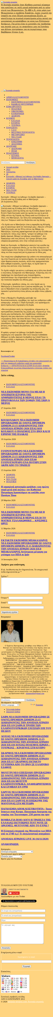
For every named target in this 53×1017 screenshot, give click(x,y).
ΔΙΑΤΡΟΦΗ (11, 146)
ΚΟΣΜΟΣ (10, 118)
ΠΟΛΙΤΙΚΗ (16, 109)
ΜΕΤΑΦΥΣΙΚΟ (18, 134)
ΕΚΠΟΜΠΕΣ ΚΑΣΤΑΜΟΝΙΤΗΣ (25, 102)
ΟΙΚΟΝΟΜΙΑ (17, 111)
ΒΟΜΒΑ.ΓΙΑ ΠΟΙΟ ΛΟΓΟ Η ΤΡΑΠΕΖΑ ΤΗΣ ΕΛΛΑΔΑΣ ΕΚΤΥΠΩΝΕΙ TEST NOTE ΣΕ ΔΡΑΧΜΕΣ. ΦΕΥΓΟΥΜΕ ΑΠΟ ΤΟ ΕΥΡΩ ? (26, 822)
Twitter (12, 356)
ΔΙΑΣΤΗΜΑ (16, 144)
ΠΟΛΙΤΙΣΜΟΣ (12, 153)
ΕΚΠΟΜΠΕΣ (12, 99)
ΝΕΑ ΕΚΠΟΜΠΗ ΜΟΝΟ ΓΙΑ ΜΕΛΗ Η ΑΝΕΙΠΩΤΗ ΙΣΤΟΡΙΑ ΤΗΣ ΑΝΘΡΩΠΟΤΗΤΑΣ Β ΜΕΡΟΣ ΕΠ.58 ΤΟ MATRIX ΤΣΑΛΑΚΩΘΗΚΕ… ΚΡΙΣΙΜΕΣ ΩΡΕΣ (24, 518)
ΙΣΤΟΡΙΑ (15, 155)
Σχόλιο (4, 576)
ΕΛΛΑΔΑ (15, 120)
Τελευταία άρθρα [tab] (13, 709)
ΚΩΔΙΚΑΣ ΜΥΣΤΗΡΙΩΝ (22, 104)
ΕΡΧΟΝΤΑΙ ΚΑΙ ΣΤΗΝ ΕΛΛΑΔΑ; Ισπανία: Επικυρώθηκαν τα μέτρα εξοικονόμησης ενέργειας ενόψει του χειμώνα (26, 367)
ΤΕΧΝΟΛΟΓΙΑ (13, 139)
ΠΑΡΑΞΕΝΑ (11, 127)
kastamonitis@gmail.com (35, 693)
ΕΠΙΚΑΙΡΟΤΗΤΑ (14, 106)
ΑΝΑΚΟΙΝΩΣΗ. (10, 844)
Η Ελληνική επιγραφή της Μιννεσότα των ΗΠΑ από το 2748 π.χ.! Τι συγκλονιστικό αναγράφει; (26, 832)
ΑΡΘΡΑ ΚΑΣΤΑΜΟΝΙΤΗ (17, 97)
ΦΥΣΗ (14, 151)
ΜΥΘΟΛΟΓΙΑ (17, 158)
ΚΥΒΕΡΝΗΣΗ (17, 113)
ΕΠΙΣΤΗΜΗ (16, 141)
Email (4, 602)
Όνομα (4, 598)
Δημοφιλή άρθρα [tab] (13, 712)
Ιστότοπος (5, 607)
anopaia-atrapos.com (18, 1001)
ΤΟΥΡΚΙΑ (15, 125)
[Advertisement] (26, 61)
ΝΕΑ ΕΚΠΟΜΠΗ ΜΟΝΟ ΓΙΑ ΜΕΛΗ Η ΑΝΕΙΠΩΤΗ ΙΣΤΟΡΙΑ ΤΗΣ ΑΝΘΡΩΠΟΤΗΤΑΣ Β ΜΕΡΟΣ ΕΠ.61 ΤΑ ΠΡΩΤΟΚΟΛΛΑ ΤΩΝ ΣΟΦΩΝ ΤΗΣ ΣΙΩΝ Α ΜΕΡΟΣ (25, 397)
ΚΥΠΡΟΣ (15, 123)
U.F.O (13, 130)
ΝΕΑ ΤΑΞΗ (16, 137)
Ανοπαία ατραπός (36, 1001)
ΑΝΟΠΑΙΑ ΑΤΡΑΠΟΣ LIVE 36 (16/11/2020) (24, 838)
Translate (39, 705)
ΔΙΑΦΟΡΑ (15, 116)
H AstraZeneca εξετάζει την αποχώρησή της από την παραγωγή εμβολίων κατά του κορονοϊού (26, 362)
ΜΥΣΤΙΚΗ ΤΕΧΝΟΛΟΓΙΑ (23, 132)
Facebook (5, 356)
